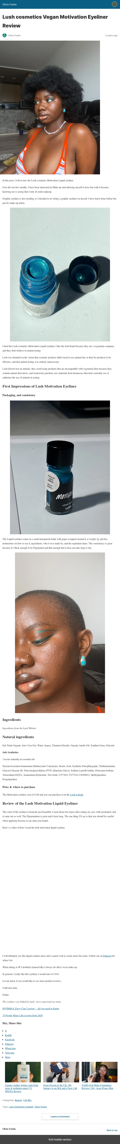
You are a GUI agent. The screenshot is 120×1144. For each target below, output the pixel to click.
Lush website (76, 794)
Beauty (18, 1100)
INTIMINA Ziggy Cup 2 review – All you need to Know (30, 1008)
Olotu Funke (41, 1106)
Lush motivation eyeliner (21, 1106)
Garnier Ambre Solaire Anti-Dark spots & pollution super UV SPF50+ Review (21, 1088)
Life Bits (27, 1100)
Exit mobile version (60, 1139)
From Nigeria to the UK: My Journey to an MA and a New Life (60, 1086)
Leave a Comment (60, 1116)
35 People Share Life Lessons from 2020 (22, 1015)
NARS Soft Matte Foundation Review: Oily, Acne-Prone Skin (97, 1086)
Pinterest (107, 955)
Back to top (112, 1130)
